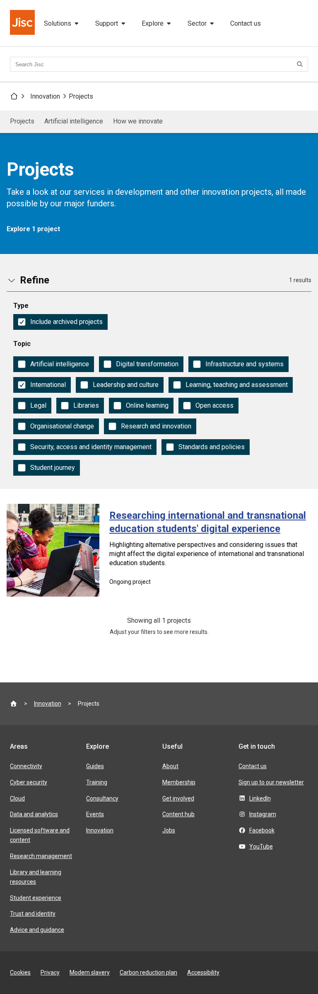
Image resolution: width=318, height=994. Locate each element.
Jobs (168, 830)
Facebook (262, 830)
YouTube (261, 846)
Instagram (262, 814)
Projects (81, 96)
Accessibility (203, 972)
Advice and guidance (37, 929)
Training (96, 782)
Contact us (245, 23)
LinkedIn (260, 798)
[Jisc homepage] (23, 23)
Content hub (178, 814)
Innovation (45, 96)
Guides (95, 766)
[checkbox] (60, 322)
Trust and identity (32, 913)
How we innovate (138, 121)
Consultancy (102, 798)
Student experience (35, 898)
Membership (178, 782)
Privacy (50, 972)
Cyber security (28, 782)
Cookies (20, 972)
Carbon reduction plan (148, 972)
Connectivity (26, 766)
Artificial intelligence (73, 121)
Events (95, 814)
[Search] (301, 64)
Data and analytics (34, 814)
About (170, 766)
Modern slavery (90, 972)
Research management (41, 856)
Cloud (17, 798)
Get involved (178, 798)
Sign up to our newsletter (271, 782)
